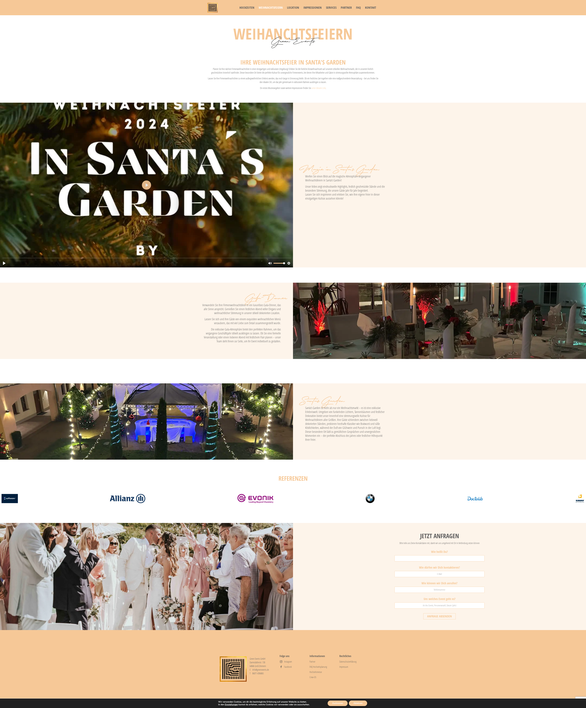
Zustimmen (337, 703)
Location (293, 7)
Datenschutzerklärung (347, 661)
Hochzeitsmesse (315, 672)
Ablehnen (358, 703)
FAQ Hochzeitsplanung (318, 666)
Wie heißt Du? (439, 552)
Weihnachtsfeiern (271, 7)
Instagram (288, 661)
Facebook (288, 666)
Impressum (343, 666)
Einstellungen (231, 704)
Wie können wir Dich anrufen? (439, 583)
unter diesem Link (318, 88)
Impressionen (312, 7)
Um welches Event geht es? (440, 599)
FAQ (358, 7)
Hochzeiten (246, 7)
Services (331, 7)
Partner (346, 7)
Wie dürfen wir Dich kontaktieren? (439, 567)
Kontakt (370, 7)
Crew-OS (312, 677)
